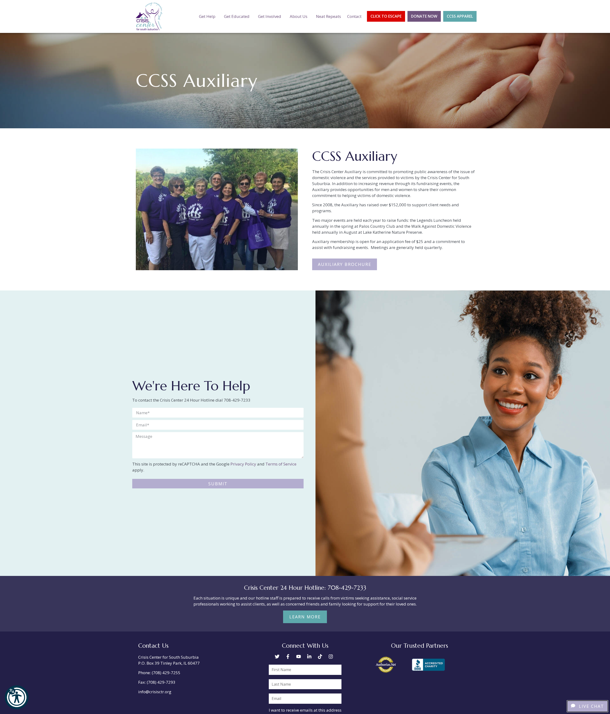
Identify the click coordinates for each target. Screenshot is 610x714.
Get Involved (269, 16)
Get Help (207, 16)
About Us (298, 16)
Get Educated (236, 16)
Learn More (305, 617)
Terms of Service (280, 464)
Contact (354, 16)
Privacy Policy (243, 464)
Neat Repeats (328, 16)
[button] (17, 697)
